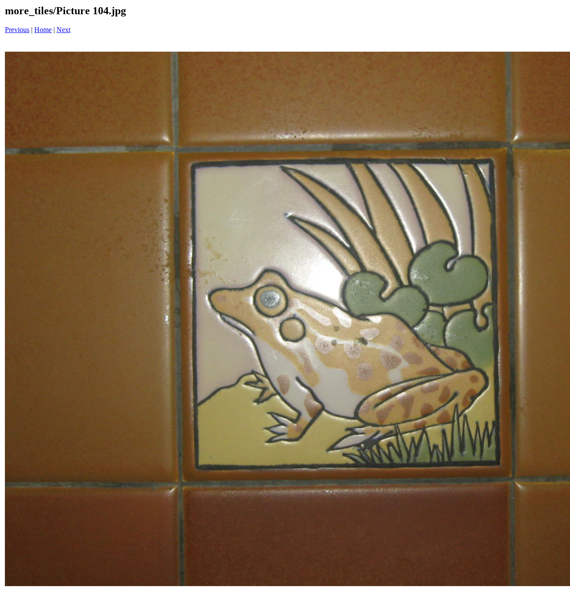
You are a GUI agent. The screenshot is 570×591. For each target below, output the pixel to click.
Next (63, 29)
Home (43, 29)
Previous (17, 29)
